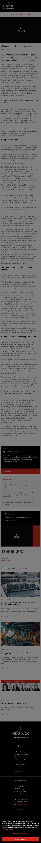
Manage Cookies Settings (20, 833)
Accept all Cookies (20, 839)
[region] (20, 829)
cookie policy (9, 829)
